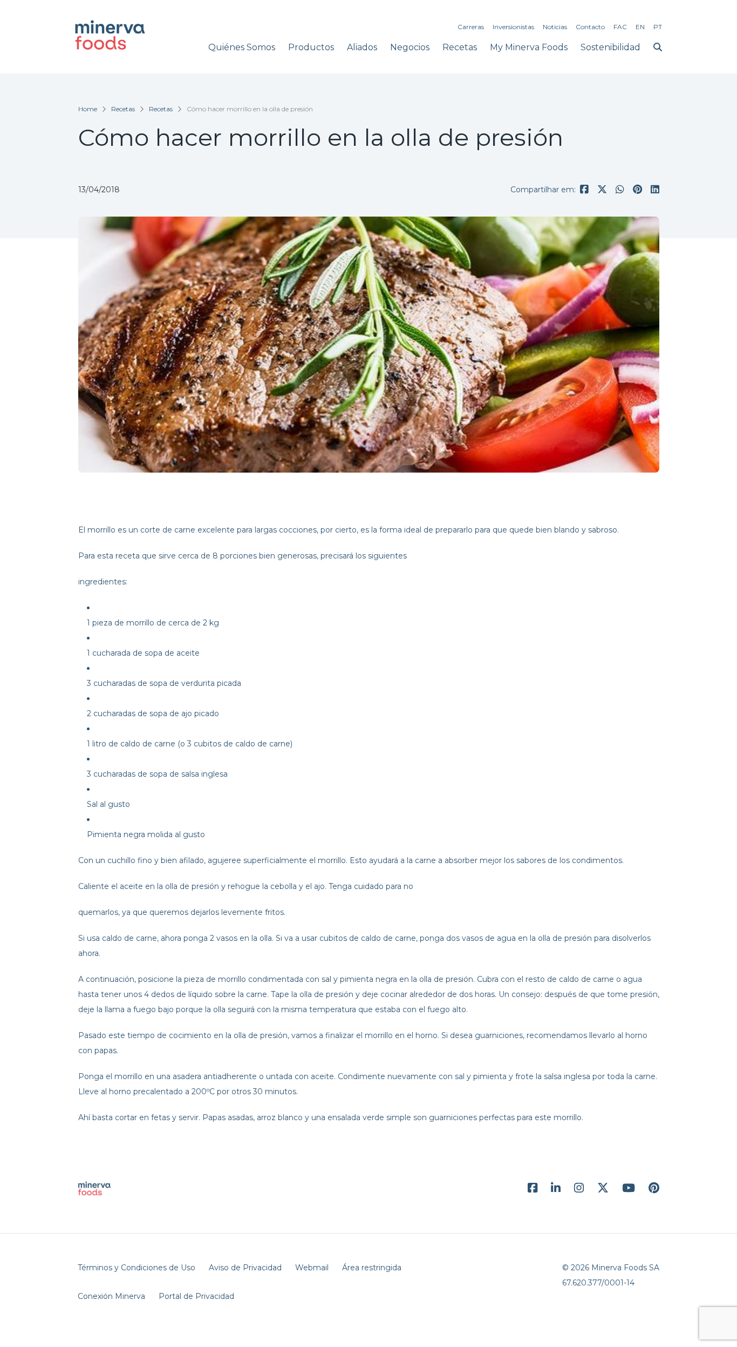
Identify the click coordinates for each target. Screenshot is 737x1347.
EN (640, 27)
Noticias (555, 27)
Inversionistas (513, 27)
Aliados (362, 47)
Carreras (471, 27)
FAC (620, 27)
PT (657, 27)
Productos (311, 47)
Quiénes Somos (241, 47)
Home (87, 109)
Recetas (459, 47)
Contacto (590, 27)
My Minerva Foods (529, 47)
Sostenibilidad (610, 47)
